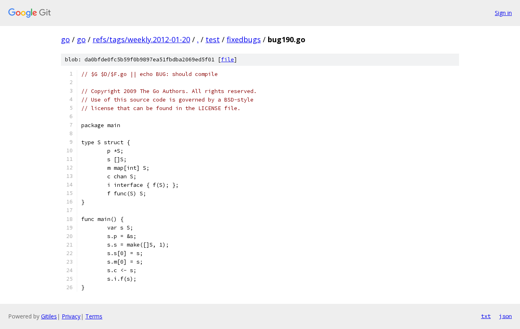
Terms (93, 316)
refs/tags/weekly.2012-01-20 (141, 39)
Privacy (71, 316)
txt (486, 316)
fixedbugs (244, 39)
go (65, 39)
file (227, 59)
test (213, 39)
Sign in (503, 13)
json (505, 316)
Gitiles (49, 316)
